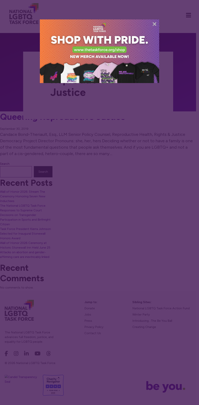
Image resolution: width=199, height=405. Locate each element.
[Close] (154, 24)
